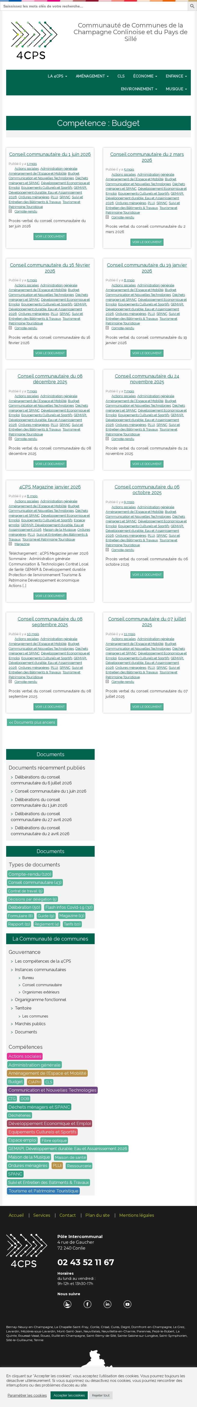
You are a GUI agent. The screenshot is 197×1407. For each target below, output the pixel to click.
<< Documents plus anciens (32, 722)
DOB (25, 1098)
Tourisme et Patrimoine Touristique (48, 539)
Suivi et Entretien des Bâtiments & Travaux (48, 1182)
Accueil (16, 1215)
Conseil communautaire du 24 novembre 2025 (147, 379)
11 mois (129, 634)
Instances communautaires (40, 969)
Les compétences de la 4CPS (43, 961)
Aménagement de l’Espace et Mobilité (37, 173)
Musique (175, 89)
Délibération (24, 907)
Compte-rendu (26, 211)
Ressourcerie (79, 1165)
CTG (12, 1098)
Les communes (35, 1016)
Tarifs (72, 924)
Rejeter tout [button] (101, 1395)
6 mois (129, 280)
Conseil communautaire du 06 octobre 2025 (147, 489)
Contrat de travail (25, 891)
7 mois (32, 391)
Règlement (47, 924)
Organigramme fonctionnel (40, 999)
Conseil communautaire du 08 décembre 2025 (50, 379)
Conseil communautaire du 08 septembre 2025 (50, 621)
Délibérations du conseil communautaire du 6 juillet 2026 (41, 780)
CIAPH (34, 1082)
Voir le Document (50, 236)
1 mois (32, 164)
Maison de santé (70, 1157)
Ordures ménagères (33, 197)
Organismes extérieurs (41, 992)
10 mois (33, 634)
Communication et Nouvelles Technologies (41, 178)
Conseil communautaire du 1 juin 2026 (50, 154)
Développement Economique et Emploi (49, 1123)
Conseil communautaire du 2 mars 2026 (147, 157)
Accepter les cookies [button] (69, 1395)
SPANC (65, 197)
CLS (121, 76)
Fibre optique (54, 1140)
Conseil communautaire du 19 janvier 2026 (147, 268)
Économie (144, 76)
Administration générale (58, 169)
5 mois (129, 169)
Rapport (19, 924)
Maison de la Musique (59, 530)
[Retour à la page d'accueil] (34, 39)
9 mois (129, 502)
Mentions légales (136, 1215)
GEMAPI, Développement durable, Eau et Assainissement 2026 (48, 192)
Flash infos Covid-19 (69, 907)
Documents (26, 1032)
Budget (73, 173)
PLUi (54, 197)
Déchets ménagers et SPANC (39, 1107)
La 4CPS (56, 76)
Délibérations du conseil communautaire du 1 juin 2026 (39, 802)
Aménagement (91, 76)
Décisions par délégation (32, 899)
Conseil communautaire (35, 882)
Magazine (22, 544)
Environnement (138, 89)
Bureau (28, 978)
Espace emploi (22, 1140)
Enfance (175, 76)
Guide (46, 916)
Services (41, 1215)
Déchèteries (19, 1115)
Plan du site (97, 1215)
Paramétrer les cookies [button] (27, 1395)
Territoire (23, 1008)
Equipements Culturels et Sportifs (46, 187)
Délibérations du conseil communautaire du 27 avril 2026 (41, 816)
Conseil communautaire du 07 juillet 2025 (147, 621)
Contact (68, 1215)
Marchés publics (30, 1023)
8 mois (32, 496)
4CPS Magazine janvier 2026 (50, 487)
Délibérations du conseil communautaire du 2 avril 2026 (40, 830)
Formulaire (20, 916)
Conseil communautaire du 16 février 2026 (50, 268)
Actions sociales (27, 169)
